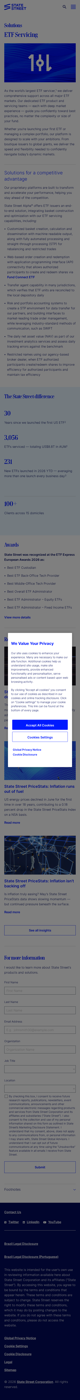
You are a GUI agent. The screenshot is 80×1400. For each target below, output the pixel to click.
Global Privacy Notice (27, 749)
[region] (40, 700)
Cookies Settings (40, 737)
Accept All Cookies (40, 725)
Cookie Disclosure (25, 754)
